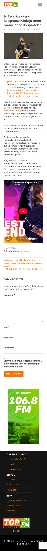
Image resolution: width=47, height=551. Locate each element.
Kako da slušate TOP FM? (17, 459)
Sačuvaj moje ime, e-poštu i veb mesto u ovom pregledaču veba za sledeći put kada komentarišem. (23, 363)
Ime (6, 327)
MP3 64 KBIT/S (12, 485)
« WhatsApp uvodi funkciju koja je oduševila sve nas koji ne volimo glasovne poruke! (23, 263)
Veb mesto (9, 347)
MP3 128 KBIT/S (13, 490)
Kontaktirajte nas (14, 505)
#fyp (26, 93)
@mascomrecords (16, 81)
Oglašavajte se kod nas (16, 500)
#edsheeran (13, 90)
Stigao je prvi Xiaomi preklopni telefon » (24, 269)
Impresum (11, 510)
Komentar (9, 295)
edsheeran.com (11, 110)
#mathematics (26, 90)
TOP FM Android (13, 469)
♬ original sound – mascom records (23, 95)
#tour (37, 90)
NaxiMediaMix (19, 541)
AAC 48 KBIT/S (12, 479)
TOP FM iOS (11, 464)
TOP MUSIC (37, 29)
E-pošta (8, 337)
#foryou (33, 93)
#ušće (20, 93)
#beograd (12, 93)
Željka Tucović (23, 29)
